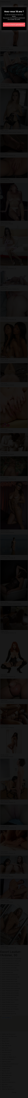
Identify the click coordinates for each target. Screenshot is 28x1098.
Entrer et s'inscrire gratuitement (14, 24)
